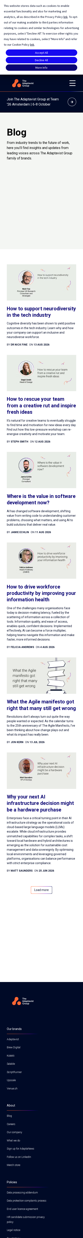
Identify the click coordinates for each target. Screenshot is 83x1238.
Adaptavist (13, 1039)
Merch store (13, 1165)
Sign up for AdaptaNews (20, 1148)
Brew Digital (13, 1047)
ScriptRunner (14, 1072)
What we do (13, 1140)
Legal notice (13, 1230)
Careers (11, 1124)
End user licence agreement (22, 1209)
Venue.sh (12, 1088)
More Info (41, 67)
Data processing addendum (22, 1192)
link (65, 17)
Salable (11, 1063)
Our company (14, 1132)
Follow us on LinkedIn (19, 1157)
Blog (9, 1115)
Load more (41, 890)
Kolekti (10, 1055)
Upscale (11, 1080)
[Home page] (35, 83)
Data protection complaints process (26, 1200)
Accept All (41, 53)
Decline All (41, 60)
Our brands (14, 1029)
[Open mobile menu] (72, 83)
